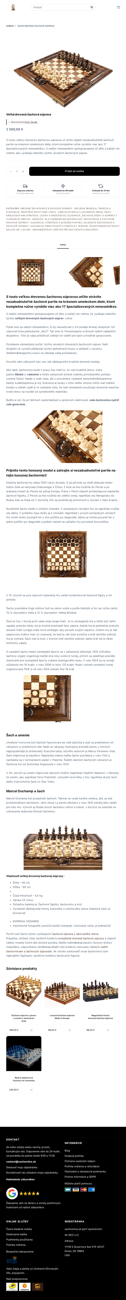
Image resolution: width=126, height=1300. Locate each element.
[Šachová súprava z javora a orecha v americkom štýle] (23, 991)
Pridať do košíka (74, 171)
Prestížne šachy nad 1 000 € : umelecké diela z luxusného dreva (62, 212)
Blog (67, 1150)
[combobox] (61, 7)
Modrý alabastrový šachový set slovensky (24, 1079)
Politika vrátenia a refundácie (82, 1166)
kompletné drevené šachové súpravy (81, 938)
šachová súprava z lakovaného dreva (75, 934)
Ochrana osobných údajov (80, 1161)
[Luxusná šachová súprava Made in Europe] (62, 991)
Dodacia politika (74, 1155)
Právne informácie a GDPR (80, 1176)
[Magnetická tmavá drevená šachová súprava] (100, 991)
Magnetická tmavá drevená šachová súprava (100, 1016)
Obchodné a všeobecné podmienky (85, 1171)
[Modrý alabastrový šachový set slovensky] (23, 1053)
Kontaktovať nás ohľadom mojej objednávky (32, 1172)
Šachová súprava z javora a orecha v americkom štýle (23, 1018)
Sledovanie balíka (16, 1234)
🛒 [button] (31, 1030)
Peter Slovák (30, 122)
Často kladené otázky (19, 1229)
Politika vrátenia (16, 1244)
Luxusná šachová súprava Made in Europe (62, 1016)
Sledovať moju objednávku (21, 1167)
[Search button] (92, 7)
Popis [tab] (63, 245)
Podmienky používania (19, 1239)
